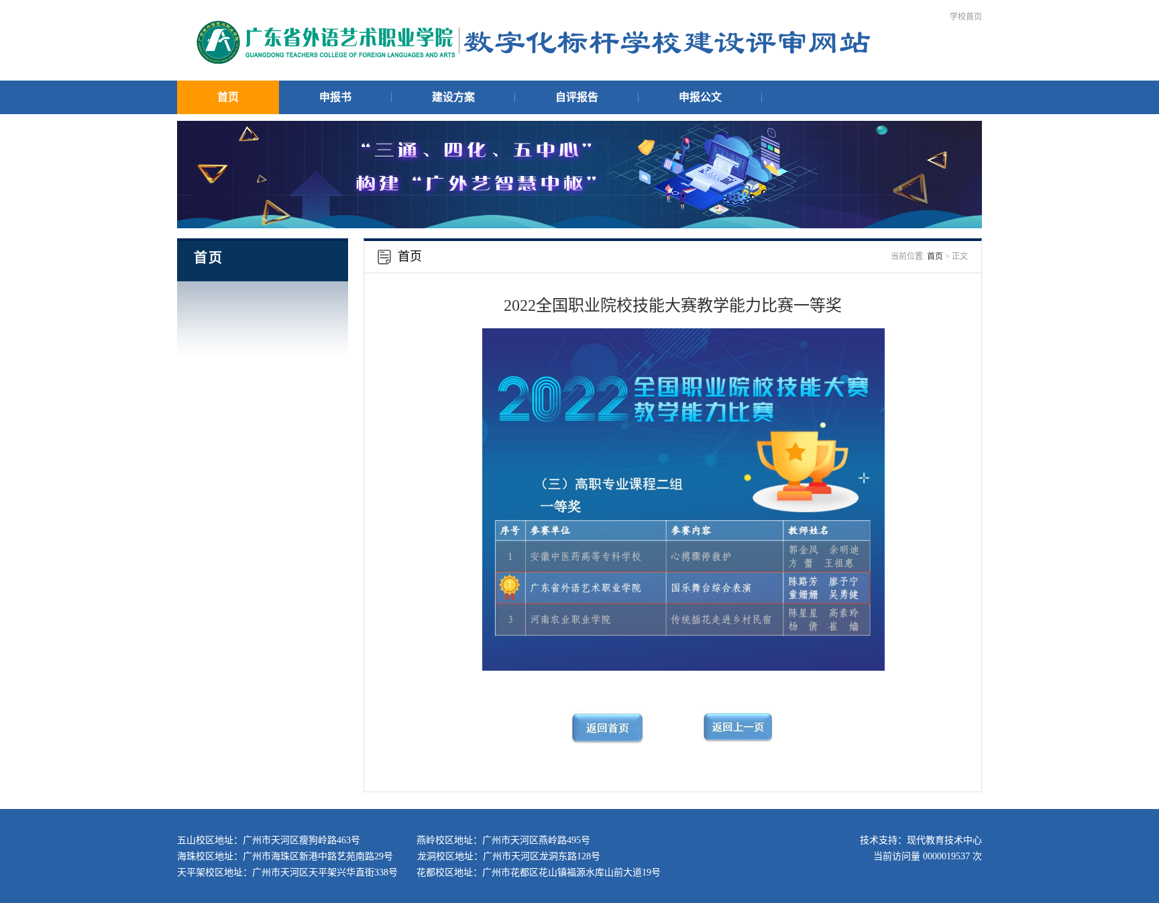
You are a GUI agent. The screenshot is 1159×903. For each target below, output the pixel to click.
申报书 (335, 97)
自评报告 (576, 97)
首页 (228, 97)
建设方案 (453, 97)
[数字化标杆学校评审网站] (532, 62)
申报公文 (700, 97)
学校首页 (966, 16)
